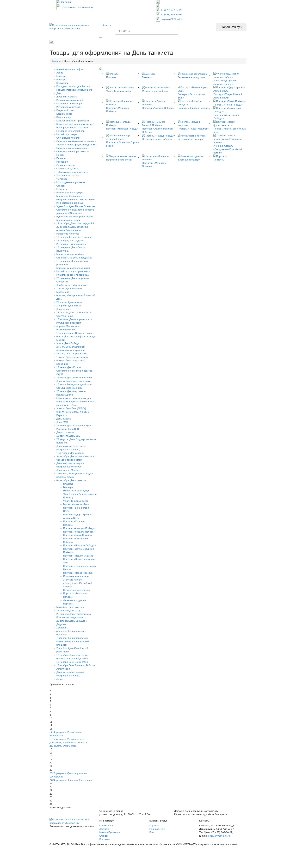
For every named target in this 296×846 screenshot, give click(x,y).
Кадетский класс (65, 110)
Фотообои (61, 178)
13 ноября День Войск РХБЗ (72, 661)
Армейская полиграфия (69, 69)
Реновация (62, 161)
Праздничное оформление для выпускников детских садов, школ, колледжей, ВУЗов (75, 401)
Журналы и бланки (66, 96)
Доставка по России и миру (78, 7)
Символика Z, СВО (67, 168)
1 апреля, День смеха (68, 305)
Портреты (159, 42)
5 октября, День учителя (70, 607)
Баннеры (61, 76)
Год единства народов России (73, 86)
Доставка (104, 829)
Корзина (154, 825)
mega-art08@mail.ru (172, 19)
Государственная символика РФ (74, 89)
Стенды (174, 42)
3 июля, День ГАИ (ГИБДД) (71, 408)
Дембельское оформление (71, 285)
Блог (152, 832)
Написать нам (157, 829)
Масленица (62, 292)
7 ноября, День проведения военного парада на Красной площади (72, 641)
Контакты (65, 2)
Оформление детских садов (72, 148)
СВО (201, 42)
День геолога (63, 309)
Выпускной (62, 83)
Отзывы (103, 835)
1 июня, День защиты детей (72, 357)
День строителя (65, 432)
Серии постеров (65, 165)
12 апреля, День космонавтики (73, 312)
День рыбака (63, 418)
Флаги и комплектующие (135, 42)
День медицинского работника (73, 381)
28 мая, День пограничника (71, 353)
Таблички (188, 42)
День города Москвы (67, 470)
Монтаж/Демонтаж (109, 832)
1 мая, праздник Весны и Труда (74, 333)
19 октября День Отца (68, 610)
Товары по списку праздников (70, 42)
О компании (106, 825)
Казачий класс (64, 113)
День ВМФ (62, 422)
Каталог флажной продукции (72, 120)
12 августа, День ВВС (68, 435)
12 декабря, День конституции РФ (75, 223)
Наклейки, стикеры (66, 134)
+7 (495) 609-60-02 (171, 14)
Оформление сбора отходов (72, 151)
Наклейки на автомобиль (70, 130)
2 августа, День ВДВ (67, 429)
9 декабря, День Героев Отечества (75, 206)
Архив (59, 72)
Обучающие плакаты (68, 137)
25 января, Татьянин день (71, 244)
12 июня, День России (68, 367)
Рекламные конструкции (233, 42)
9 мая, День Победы (67, 343)
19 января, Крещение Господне (74, 237)
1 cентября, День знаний (104, 42)
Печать (60, 154)
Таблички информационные (72, 172)
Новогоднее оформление (70, 182)
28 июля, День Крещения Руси (73, 425)
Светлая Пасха (64, 315)
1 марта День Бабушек (69, 288)
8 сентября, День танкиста (71, 480)
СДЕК (212, 42)
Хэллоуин (61, 627)
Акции (59, 679)
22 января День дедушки (70, 240)
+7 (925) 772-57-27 (171, 10)
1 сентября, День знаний (70, 453)
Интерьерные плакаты (69, 107)
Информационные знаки (70, 202)
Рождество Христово (67, 233)
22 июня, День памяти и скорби (74, 377)
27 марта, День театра (69, 302)
